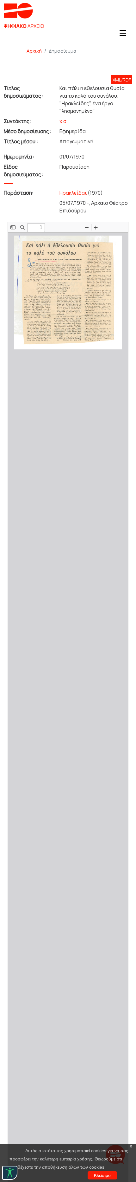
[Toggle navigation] (122, 35)
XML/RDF (122, 80)
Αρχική (34, 51)
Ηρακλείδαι (73, 192)
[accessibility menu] (9, 1173)
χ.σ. (63, 121)
